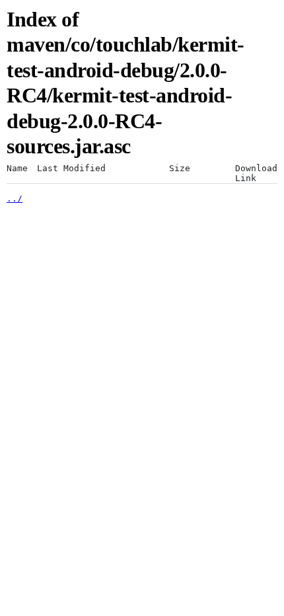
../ (14, 199)
